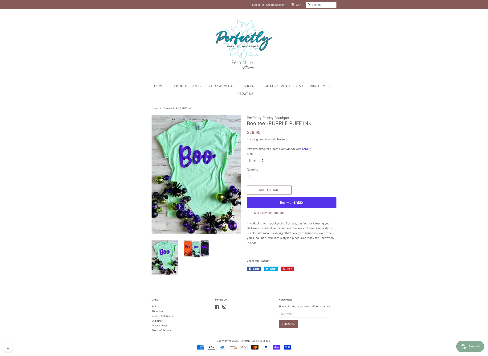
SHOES (249, 86)
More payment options (269, 213)
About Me (246, 94)
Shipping (252, 139)
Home (158, 86)
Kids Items (319, 86)
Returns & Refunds (162, 316)
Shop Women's (221, 86)
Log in (256, 4)
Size (250, 154)
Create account (275, 4)
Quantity (252, 169)
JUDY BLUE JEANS (185, 86)
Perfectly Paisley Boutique (255, 340)
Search (156, 306)
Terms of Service (161, 330)
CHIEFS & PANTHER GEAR (284, 86)
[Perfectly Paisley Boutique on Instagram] (224, 307)
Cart (298, 4)
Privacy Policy (160, 325)
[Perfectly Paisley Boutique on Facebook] (217, 307)
